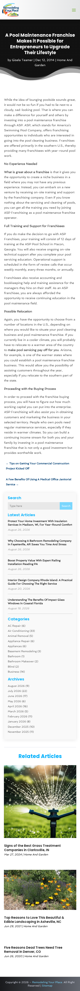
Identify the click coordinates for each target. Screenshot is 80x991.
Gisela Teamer (22, 60)
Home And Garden (36, 854)
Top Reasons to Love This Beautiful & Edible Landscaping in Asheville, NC (34, 919)
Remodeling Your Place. (47, 982)
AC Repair (14, 625)
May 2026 (14, 701)
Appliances (15, 646)
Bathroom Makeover (21, 661)
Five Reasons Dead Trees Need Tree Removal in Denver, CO (33, 949)
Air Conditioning (18, 630)
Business (13, 671)
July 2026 (14, 690)
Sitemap (47, 985)
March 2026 (16, 711)
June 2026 (15, 696)
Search (66, 505)
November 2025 (18, 731)
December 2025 (18, 726)
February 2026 (17, 716)
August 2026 (16, 685)
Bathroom (14, 656)
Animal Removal (18, 635)
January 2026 (17, 721)
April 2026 (15, 706)
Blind (11, 666)
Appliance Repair (19, 641)
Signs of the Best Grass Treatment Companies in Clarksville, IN (32, 847)
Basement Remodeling (22, 651)
